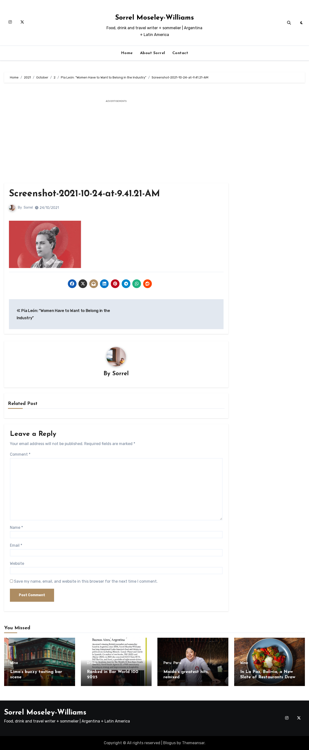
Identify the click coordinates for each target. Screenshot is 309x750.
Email (16, 545)
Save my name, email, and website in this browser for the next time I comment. (86, 581)
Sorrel (28, 207)
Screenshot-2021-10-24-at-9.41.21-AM (84, 194)
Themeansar (193, 743)
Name (16, 527)
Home (127, 53)
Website (17, 563)
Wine (14, 663)
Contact (180, 53)
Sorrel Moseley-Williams (154, 17)
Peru (167, 663)
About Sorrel (152, 53)
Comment (20, 454)
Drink (91, 663)
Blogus (169, 743)
